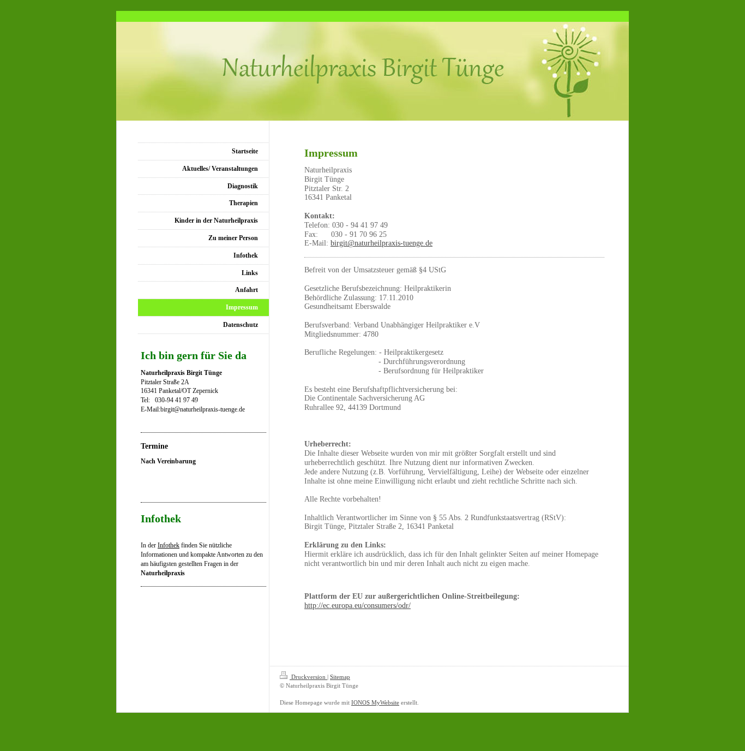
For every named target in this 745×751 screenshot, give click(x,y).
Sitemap (340, 676)
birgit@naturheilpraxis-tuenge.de (381, 243)
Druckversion (308, 676)
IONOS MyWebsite (375, 702)
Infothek (168, 545)
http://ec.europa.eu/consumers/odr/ (357, 605)
